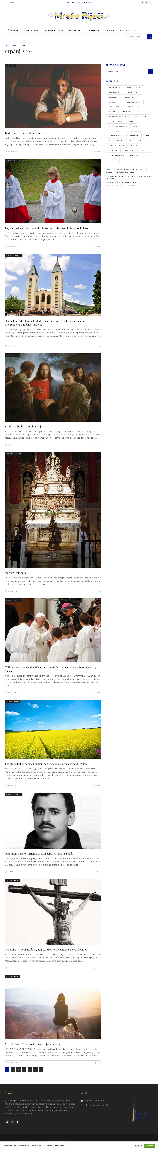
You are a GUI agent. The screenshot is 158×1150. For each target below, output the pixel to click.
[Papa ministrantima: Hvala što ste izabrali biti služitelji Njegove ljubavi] (53, 191)
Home (7, 46)
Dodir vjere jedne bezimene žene (24, 133)
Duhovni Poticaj (132, 92)
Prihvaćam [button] (149, 1146)
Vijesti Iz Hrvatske (13, 255)
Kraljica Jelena (129, 97)
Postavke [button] (138, 1146)
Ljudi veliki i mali (134, 102)
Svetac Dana (114, 131)
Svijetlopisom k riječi (133, 131)
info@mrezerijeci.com (93, 1100)
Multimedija (126, 111)
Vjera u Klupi (135, 145)
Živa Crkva (113, 160)
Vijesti (146, 136)
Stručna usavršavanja (118, 126)
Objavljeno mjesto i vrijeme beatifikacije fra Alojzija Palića (39, 853)
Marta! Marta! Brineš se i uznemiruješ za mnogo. (33, 1044)
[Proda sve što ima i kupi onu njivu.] (53, 387)
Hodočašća (113, 97)
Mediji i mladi (114, 107)
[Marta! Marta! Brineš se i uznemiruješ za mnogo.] (53, 1007)
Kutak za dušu (115, 102)
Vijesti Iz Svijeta (13, 160)
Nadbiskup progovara (117, 116)
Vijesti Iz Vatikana (13, 600)
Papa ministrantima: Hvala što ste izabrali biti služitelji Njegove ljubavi (46, 228)
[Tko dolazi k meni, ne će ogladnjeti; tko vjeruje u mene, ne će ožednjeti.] (53, 912)
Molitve (112, 111)
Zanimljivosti (129, 150)
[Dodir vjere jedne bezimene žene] (53, 96)
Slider (130, 121)
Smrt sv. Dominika (16, 572)
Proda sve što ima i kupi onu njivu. (25, 426)
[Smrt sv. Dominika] (53, 510)
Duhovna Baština (134, 87)
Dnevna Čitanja (12, 355)
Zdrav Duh (145, 150)
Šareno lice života (13, 453)
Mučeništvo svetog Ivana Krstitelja (121, 182)
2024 (15, 46)
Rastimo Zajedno (115, 121)
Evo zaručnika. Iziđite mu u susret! (120, 186)
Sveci (135, 126)
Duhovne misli (114, 92)
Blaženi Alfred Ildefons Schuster (120, 173)
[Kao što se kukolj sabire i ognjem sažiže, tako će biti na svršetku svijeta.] (53, 729)
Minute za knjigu (132, 107)
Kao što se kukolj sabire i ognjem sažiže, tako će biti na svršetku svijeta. (46, 763)
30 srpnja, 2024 (13, 591)
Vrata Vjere (10, 65)
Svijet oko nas (115, 136)
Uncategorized (132, 136)
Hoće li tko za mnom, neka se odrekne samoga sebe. (127, 169)
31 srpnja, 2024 (12, 151)
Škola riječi (134, 155)
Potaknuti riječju (139, 116)
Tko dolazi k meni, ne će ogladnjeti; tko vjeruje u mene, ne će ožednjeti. (46, 949)
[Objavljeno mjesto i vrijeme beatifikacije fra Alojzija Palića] (53, 821)
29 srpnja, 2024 (12, 872)
